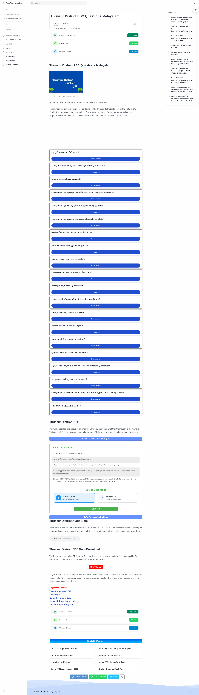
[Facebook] (4, 691)
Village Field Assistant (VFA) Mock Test (181, 46)
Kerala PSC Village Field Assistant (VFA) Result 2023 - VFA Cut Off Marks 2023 (181, 71)
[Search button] (32, 3)
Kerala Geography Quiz (60, 598)
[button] (195, 3)
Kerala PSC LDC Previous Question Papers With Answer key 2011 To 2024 (181, 38)
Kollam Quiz (55, 594)
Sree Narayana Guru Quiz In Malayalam (180, 53)
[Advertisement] (95, 134)
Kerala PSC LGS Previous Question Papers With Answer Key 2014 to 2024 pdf (181, 80)
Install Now (133, 35)
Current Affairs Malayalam (61, 604)
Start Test (96, 509)
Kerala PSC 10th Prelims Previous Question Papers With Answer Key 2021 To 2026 (182, 61)
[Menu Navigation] (4, 3)
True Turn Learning (14, 3)
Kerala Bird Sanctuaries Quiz (62, 601)
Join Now (134, 43)
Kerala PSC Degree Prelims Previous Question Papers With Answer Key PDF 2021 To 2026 (182, 89)
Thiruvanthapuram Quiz (60, 591)
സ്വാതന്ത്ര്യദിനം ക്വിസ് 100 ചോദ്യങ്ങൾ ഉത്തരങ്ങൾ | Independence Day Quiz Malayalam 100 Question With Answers (181, 19)
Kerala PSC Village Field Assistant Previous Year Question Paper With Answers (181, 29)
